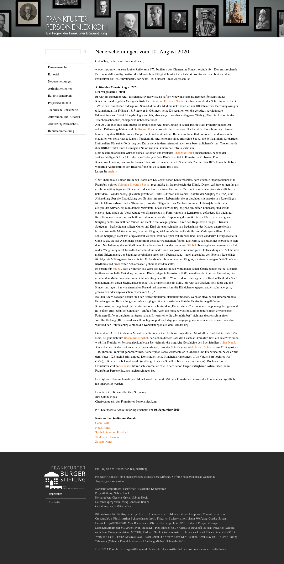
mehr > (112, 171)
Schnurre (125, 366)
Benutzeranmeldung (61, 131)
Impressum (55, 494)
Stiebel (191, 245)
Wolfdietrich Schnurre (201, 347)
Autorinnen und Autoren (64, 117)
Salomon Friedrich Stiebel (168, 101)
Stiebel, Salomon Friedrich (111, 432)
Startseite (54, 502)
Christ (146, 157)
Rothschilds (145, 129)
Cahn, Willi (102, 423)
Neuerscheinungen (60, 81)
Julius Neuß (227, 342)
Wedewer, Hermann (107, 437)
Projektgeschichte (59, 102)
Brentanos (179, 129)
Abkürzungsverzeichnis (63, 124)
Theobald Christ (184, 152)
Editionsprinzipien (60, 95)
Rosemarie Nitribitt (136, 338)
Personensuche (57, 67)
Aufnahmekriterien (60, 88)
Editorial (53, 74)
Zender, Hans (103, 441)
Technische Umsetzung (63, 109)
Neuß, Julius (103, 427)
